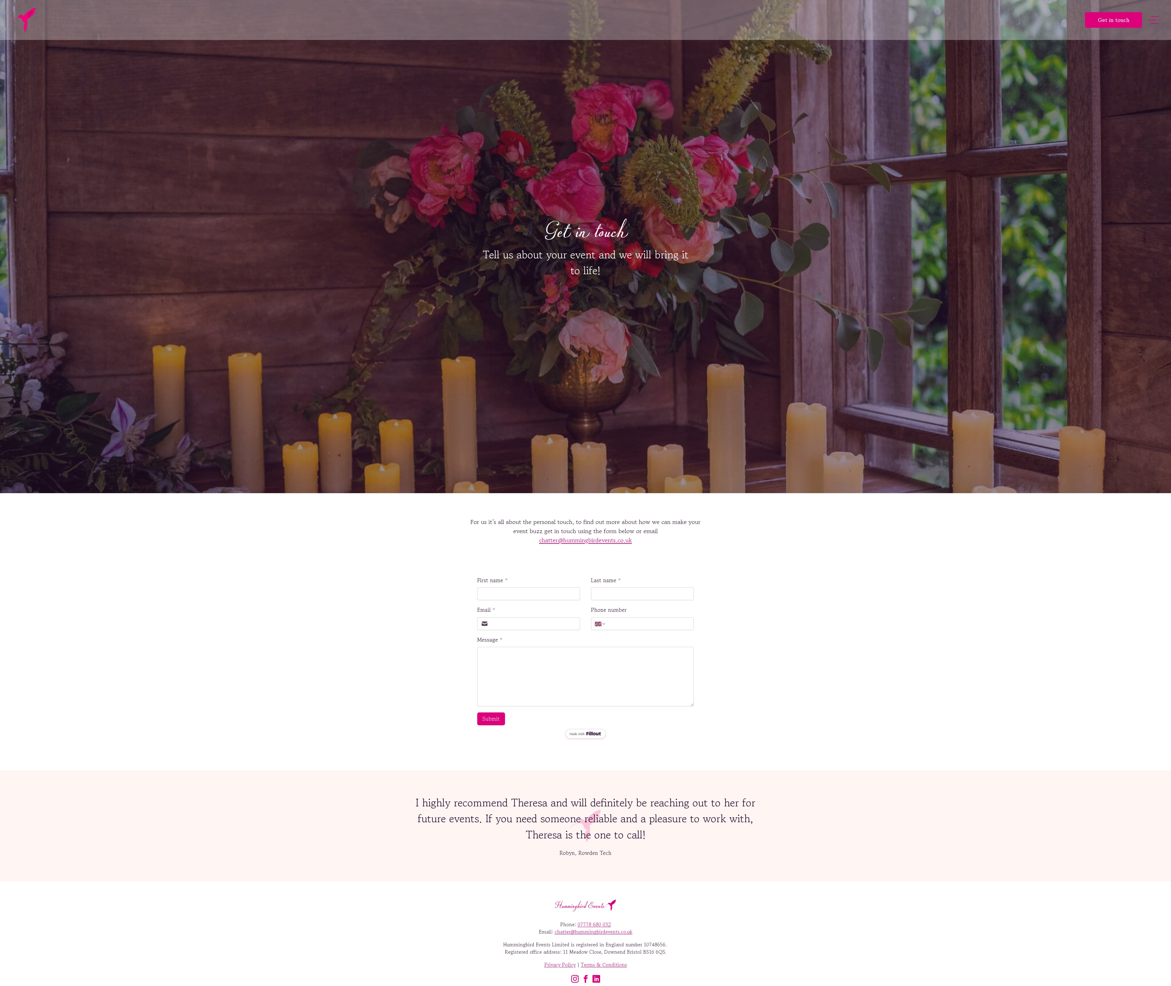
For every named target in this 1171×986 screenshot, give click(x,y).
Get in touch (1113, 20)
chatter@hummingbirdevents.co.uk (585, 540)
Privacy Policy (560, 964)
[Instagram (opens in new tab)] (575, 978)
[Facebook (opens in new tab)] (585, 978)
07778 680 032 (594, 924)
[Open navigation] (1153, 20)
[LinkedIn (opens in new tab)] (596, 978)
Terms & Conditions (604, 964)
